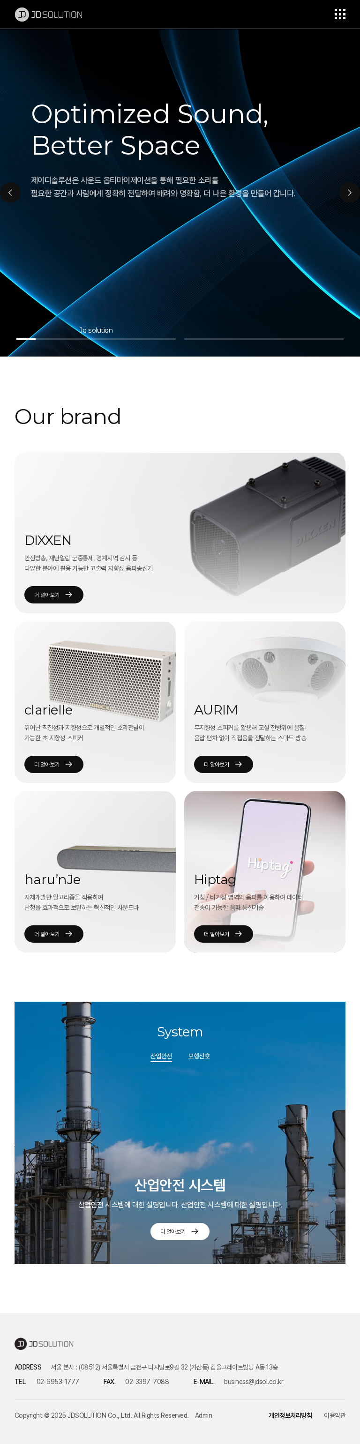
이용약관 (334, 1415)
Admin (203, 1415)
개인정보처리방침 (290, 1415)
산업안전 (161, 1056)
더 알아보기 (47, 594)
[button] (10, 192)
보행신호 (199, 1056)
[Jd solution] (96, 339)
